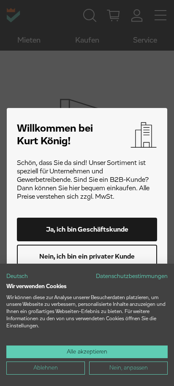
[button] (17, 277)
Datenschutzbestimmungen (132, 276)
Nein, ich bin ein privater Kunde (87, 256)
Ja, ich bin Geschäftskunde (87, 229)
